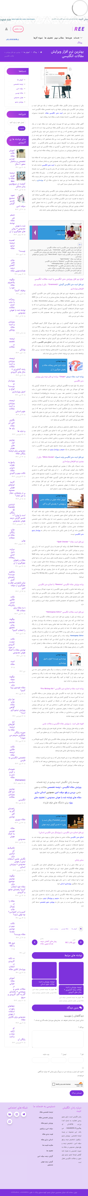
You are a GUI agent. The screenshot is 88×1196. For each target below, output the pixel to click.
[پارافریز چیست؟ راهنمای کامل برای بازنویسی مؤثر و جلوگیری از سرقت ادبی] (21, 574)
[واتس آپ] (9, 1121)
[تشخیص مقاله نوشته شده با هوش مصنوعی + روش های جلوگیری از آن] (21, 218)
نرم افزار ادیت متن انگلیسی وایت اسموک (69, 457)
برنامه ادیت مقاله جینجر (75, 376)
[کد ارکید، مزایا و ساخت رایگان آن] (21, 1031)
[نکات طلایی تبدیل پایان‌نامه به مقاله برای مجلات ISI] (21, 600)
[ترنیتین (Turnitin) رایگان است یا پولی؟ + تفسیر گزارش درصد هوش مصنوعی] (21, 507)
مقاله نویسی (64, 929)
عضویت (21, 128)
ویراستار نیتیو (36, 530)
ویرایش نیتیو (54, 929)
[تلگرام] (23, 1114)
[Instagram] (16, 1114)
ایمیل (63, 1054)
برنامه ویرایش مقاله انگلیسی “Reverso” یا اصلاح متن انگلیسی (63, 261)
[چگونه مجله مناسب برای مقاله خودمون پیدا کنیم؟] (21, 680)
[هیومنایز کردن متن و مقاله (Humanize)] (21, 772)
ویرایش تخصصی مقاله (46, 1117)
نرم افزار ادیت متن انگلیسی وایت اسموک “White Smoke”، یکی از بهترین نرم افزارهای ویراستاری (56, 255)
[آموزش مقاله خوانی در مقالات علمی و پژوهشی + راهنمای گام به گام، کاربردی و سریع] (21, 981)
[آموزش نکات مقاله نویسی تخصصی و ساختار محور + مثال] (21, 153)
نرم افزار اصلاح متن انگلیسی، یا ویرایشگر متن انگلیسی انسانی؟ (63, 270)
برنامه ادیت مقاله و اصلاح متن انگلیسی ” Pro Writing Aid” (64, 266)
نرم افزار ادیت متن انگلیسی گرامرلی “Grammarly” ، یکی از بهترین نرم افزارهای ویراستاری (55, 250)
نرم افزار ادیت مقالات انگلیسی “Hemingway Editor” (66, 264)
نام (82, 1054)
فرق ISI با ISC (12, 945)
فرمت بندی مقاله (47, 1134)
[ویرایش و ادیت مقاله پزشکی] (21, 324)
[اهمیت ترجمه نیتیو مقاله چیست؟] (21, 243)
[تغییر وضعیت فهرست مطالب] (78, 244)
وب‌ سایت (46, 1054)
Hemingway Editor (77, 635)
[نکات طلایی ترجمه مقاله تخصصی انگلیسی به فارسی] (21, 749)
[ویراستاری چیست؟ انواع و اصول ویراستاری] (21, 384)
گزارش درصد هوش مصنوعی (47, 1163)
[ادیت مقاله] (21, 664)
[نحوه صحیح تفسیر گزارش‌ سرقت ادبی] (21, 198)
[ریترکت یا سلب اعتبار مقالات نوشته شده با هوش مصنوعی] (21, 302)
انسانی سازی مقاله (47, 1139)
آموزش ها (74, 929)
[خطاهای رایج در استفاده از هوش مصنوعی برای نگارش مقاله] (21, 1009)
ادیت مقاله (13, 663)
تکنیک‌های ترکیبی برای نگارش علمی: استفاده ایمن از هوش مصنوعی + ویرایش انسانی (16, 857)
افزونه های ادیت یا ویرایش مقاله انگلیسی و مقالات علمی (64, 268)
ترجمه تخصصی (70, 997)
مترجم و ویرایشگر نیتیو (51, 898)
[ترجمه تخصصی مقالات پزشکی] (21, 341)
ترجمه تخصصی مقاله (46, 1112)
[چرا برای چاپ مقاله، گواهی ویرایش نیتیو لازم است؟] (21, 702)
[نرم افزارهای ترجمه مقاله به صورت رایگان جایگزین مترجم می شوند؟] (21, 724)
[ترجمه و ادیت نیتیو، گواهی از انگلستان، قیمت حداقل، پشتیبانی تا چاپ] (79, 29)
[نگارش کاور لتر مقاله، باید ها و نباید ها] (21, 423)
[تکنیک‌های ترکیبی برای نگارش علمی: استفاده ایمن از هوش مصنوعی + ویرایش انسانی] (21, 851)
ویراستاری (40, 180)
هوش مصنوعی (72, 1001)
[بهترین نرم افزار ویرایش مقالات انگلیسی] (21, 792)
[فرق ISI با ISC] (21, 946)
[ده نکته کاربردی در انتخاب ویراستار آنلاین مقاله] (21, 961)
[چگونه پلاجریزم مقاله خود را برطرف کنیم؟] (21, 282)
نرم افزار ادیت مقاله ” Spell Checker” (70, 259)
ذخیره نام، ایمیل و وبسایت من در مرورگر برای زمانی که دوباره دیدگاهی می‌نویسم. (61, 1073)
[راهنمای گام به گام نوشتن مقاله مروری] (21, 811)
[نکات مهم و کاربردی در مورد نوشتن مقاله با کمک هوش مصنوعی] (21, 642)
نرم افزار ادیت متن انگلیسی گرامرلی (71, 284)
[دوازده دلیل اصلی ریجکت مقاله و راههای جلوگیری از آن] (21, 552)
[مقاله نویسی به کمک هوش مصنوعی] (21, 831)
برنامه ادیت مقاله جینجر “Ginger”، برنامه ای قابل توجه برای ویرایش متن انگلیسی (57, 252)
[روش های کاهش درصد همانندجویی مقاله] (21, 263)
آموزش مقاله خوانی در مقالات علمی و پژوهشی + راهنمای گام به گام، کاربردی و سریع (16, 988)
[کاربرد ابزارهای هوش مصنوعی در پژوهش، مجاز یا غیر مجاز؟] (21, 485)
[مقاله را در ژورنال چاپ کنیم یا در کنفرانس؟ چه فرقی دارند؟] (21, 904)
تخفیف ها (49, 1150)
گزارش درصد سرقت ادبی (45, 1156)
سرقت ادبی (62, 997)
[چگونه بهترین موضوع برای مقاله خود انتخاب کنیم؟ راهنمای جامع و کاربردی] (21, 879)
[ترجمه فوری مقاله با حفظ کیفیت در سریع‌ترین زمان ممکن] (21, 176)
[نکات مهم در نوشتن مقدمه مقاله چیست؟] (21, 926)
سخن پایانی (77, 273)
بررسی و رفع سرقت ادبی (65, 792)
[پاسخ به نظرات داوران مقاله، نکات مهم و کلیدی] (21, 465)
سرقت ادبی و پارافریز (46, 1128)
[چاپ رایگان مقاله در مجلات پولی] (21, 532)
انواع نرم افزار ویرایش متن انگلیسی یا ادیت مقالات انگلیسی (64, 248)
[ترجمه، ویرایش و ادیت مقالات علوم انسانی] (21, 403)
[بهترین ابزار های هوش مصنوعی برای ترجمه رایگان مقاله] (21, 443)
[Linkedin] (9, 1114)
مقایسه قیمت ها (47, 1145)
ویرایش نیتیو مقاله (47, 1123)
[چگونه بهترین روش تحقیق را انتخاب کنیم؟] (21, 622)
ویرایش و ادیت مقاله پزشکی (11, 326)
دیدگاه (81, 1027)
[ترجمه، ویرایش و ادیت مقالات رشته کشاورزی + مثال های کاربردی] (21, 361)
